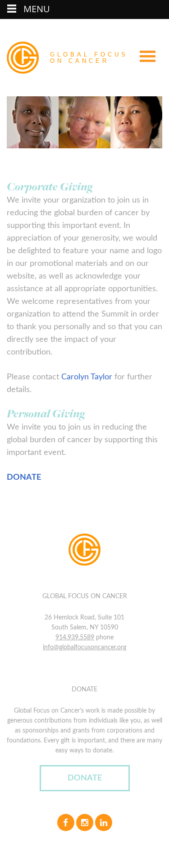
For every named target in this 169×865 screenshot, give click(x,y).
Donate (85, 778)
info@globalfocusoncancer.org (84, 647)
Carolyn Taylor (86, 377)
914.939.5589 (74, 637)
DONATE (24, 477)
